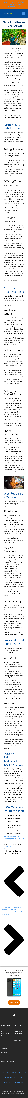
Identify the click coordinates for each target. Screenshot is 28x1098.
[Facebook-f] (14, 1016)
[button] (23, 13)
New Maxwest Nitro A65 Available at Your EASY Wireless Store (14, 4)
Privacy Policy (6, 1082)
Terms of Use (22, 1072)
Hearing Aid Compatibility (9, 1072)
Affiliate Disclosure (20, 1082)
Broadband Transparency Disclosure (14, 1077)
